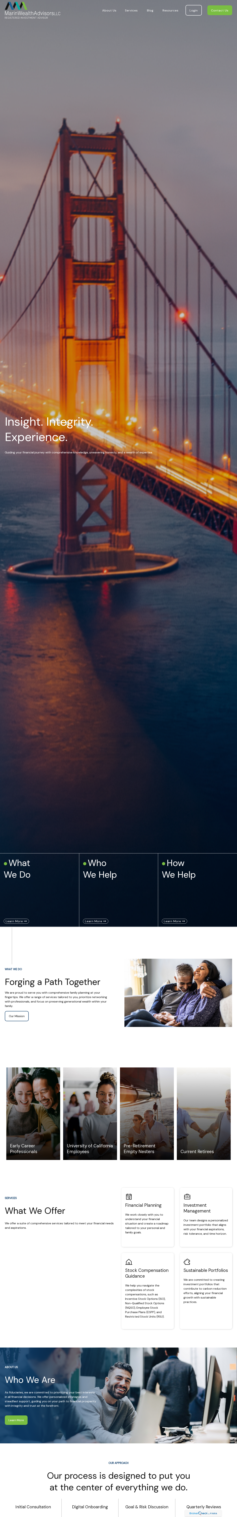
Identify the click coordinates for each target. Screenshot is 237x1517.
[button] (109, 10)
